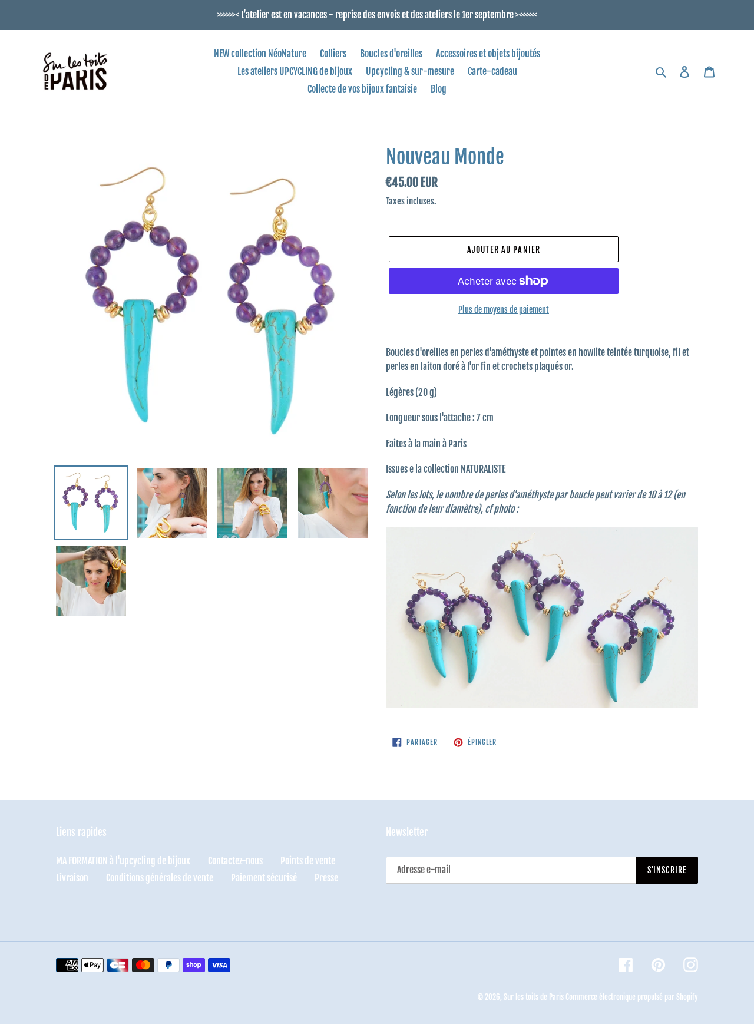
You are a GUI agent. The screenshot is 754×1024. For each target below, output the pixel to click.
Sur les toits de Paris (534, 997)
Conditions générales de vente (159, 878)
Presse (326, 878)
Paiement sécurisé (264, 878)
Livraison (72, 878)
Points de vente (307, 861)
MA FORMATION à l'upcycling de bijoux (123, 861)
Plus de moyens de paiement (503, 310)
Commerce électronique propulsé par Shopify (632, 997)
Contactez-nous (235, 861)
